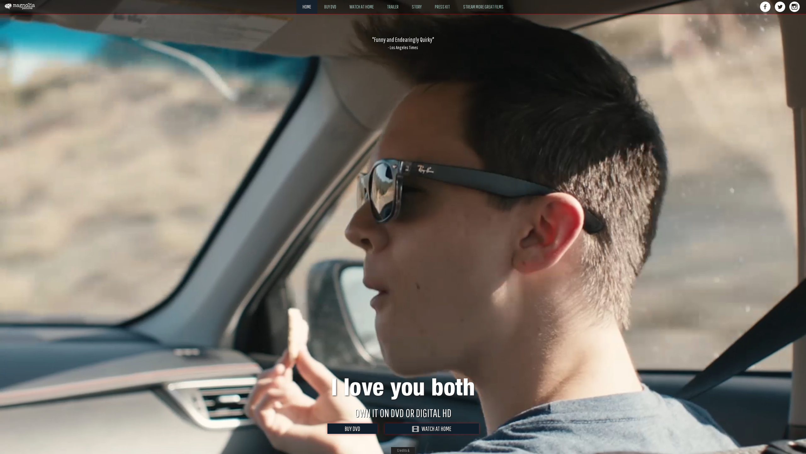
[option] (403, 43)
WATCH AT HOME (435, 428)
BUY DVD (352, 428)
